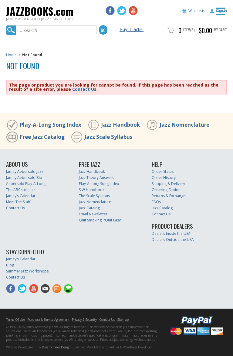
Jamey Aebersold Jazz (24, 171)
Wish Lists (196, 10)
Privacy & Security (84, 319)
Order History (164, 177)
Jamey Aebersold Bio (24, 177)
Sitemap (123, 319)
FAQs (156, 201)
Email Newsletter (93, 214)
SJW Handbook (91, 189)
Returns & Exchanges (169, 195)
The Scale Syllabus (94, 195)
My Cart (220, 29)
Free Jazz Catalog (42, 136)
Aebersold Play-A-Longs (26, 183)
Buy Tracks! (132, 29)
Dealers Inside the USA (171, 233)
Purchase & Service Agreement (48, 319)
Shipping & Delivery (168, 183)
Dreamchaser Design (56, 347)
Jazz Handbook (120, 124)
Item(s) (189, 29)
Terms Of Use (15, 319)
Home (11, 54)
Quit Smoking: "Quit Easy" (100, 220)
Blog (10, 265)
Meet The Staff (18, 201)
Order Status (163, 171)
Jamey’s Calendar (20, 195)
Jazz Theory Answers (96, 177)
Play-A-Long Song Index (50, 124)
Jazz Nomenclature (184, 124)
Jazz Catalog (89, 208)
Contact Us (84, 89)
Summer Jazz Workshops (27, 271)
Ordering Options (167, 189)
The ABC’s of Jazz (20, 189)
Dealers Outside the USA (173, 239)
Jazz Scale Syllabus (108, 136)
